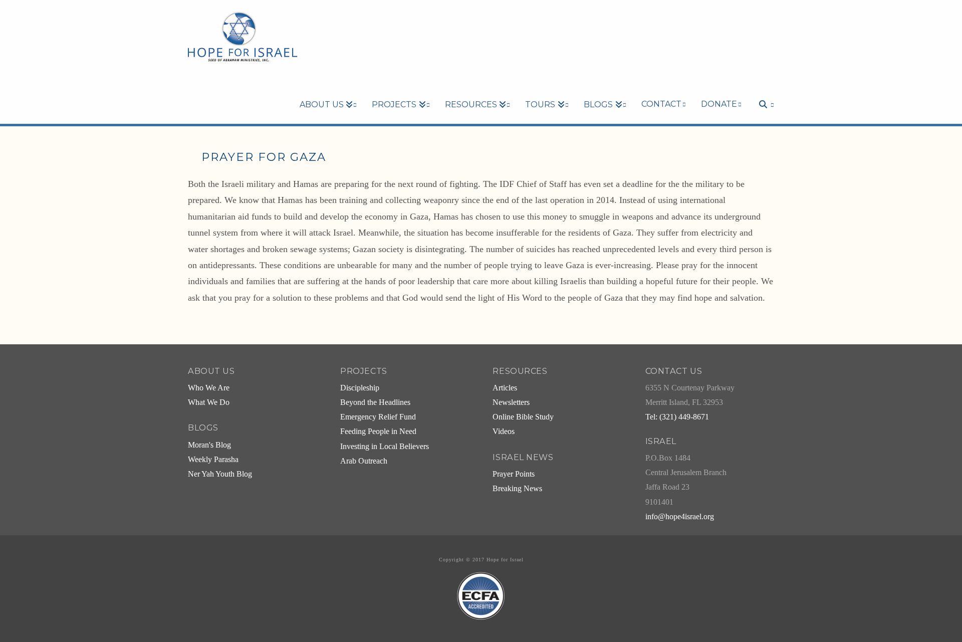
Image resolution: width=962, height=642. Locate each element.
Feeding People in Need (378, 431)
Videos (504, 431)
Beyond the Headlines (375, 402)
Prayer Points (514, 474)
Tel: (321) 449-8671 (677, 416)
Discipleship (359, 387)
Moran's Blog (209, 445)
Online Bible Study (523, 416)
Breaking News (517, 488)
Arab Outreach (363, 461)
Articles (505, 387)
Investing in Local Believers (384, 446)
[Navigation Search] (761, 87)
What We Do (208, 402)
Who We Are (208, 387)
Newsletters (511, 402)
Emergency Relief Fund (378, 416)
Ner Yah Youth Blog (220, 474)
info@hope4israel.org (679, 516)
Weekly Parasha (213, 459)
